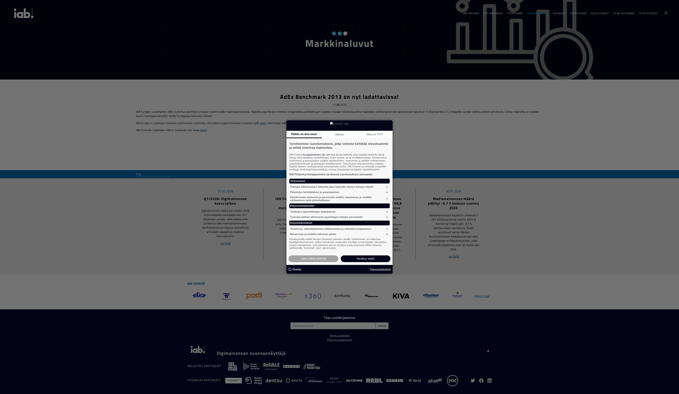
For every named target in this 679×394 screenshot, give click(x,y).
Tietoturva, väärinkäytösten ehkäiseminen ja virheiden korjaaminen (330, 228)
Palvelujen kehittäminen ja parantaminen (314, 192)
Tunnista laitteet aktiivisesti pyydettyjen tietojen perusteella (326, 217)
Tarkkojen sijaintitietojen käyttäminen (313, 211)
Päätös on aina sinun (304, 134)
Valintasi (339, 134)
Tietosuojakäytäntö (380, 269)
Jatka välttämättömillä (313, 258)
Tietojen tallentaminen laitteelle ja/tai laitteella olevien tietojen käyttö (331, 187)
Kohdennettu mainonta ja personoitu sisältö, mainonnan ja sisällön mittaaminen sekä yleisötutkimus (331, 199)
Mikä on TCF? (375, 134)
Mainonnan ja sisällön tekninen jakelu (313, 234)
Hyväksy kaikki (366, 258)
